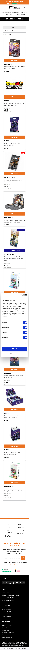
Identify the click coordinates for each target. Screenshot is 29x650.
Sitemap (24, 648)
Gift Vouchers (8, 531)
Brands (21, 527)
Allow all (14, 348)
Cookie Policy (5, 627)
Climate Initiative (8, 535)
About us (21, 530)
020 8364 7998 (6, 593)
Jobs (8, 527)
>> (23, 502)
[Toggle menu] (4, 7)
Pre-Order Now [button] (15, 250)
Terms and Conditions (8, 632)
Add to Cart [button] (14, 60)
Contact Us (21, 534)
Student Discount (6, 609)
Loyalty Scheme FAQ (7, 637)
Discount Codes (6, 614)
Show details (20, 344)
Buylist (21, 524)
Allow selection (14, 353)
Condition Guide (6, 616)
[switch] (25, 327)
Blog (8, 524)
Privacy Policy (14, 564)
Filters (14, 28)
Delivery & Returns (7, 625)
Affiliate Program (6, 611)
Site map (4, 635)
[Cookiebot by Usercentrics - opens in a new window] (20, 295)
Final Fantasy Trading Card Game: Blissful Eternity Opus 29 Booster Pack (13, 258)
